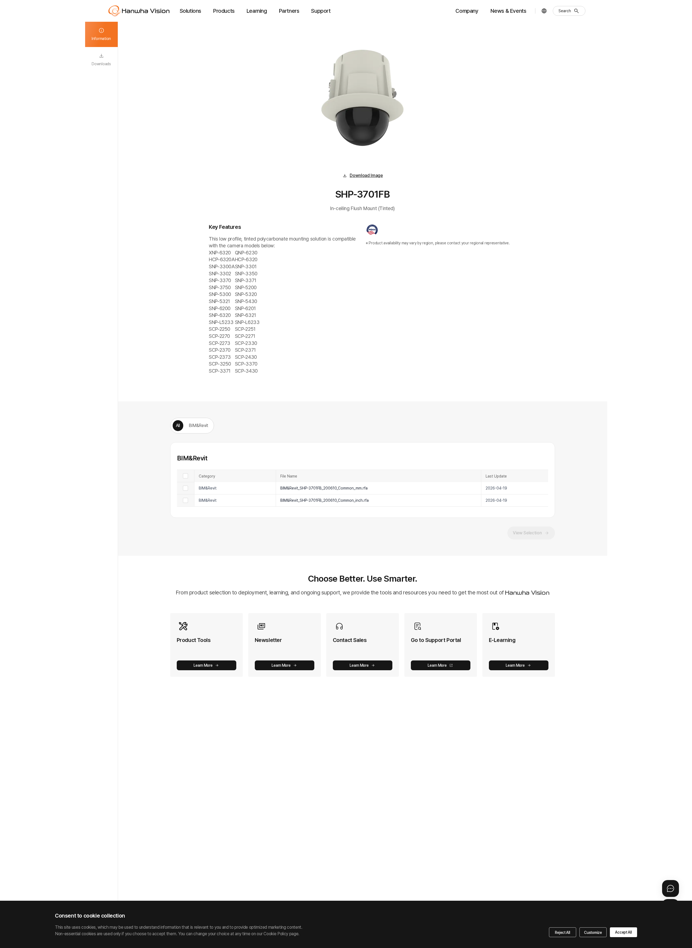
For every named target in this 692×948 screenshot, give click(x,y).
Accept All (623, 932)
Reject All (562, 932)
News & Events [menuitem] (508, 11)
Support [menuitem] (320, 11)
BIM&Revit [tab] (198, 425)
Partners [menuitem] (289, 11)
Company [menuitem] (466, 11)
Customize (593, 932)
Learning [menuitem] (257, 11)
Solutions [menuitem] (190, 11)
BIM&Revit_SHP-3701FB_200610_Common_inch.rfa (324, 500)
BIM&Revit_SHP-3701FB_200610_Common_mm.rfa (324, 488)
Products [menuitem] (224, 11)
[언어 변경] (544, 11)
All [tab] (178, 425)
